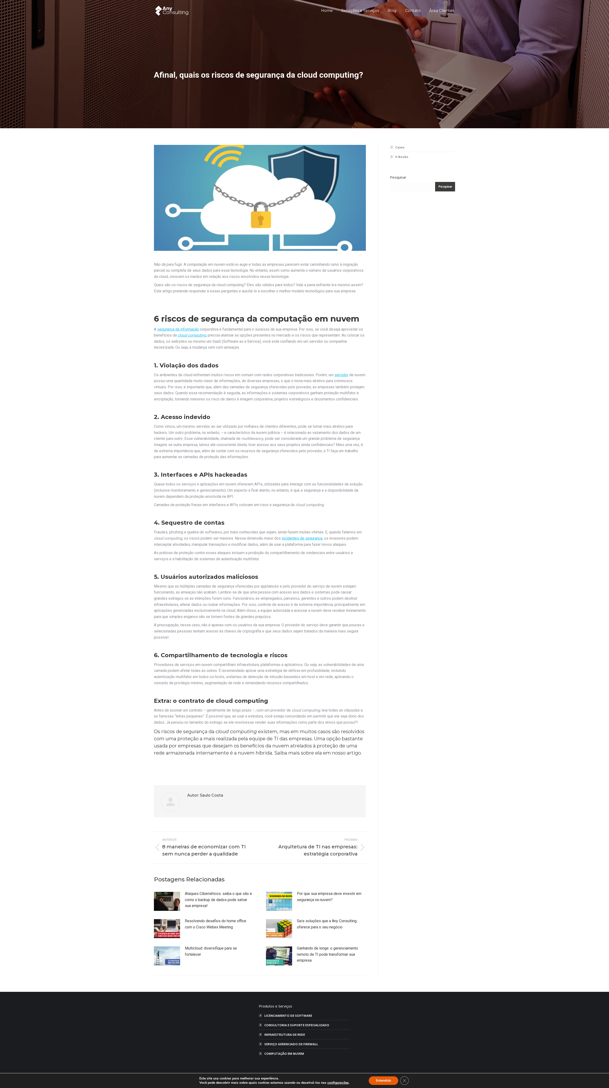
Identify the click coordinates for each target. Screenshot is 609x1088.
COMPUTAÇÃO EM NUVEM (284, 1053)
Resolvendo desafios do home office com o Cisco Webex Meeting (215, 924)
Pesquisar (398, 177)
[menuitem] (327, 10)
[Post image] (167, 901)
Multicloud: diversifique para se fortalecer (211, 951)
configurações (338, 1083)
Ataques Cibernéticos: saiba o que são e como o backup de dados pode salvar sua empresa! (218, 899)
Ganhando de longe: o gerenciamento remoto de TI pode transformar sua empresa (327, 954)
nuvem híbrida (255, 753)
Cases (399, 147)
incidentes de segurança (302, 538)
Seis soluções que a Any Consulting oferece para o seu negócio (327, 924)
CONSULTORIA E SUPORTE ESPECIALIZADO (296, 1025)
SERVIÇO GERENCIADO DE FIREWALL (291, 1044)
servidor (341, 375)
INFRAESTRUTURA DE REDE (284, 1034)
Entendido (383, 1080)
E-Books (401, 157)
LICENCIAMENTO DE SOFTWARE (288, 1015)
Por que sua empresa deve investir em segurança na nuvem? (329, 896)
